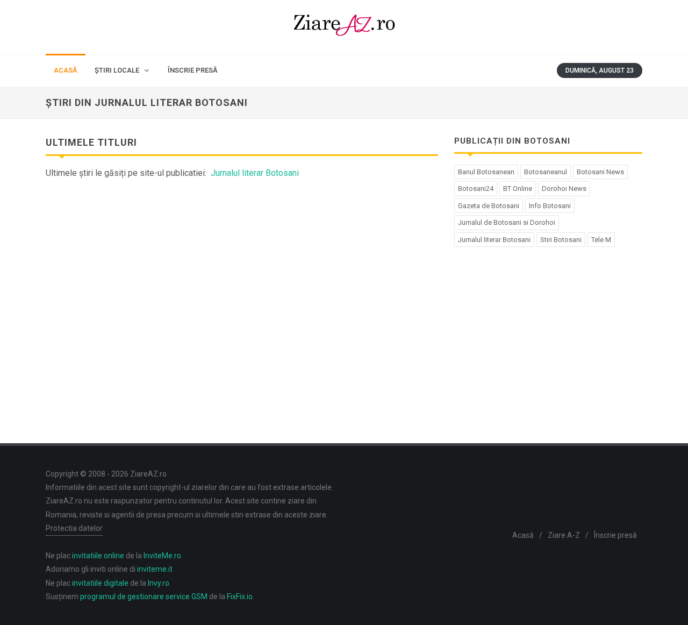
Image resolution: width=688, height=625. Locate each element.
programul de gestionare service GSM (143, 596)
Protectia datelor (74, 528)
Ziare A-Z (564, 535)
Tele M (601, 240)
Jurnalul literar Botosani (255, 173)
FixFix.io (240, 596)
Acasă (523, 535)
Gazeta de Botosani (488, 206)
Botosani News (600, 172)
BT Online (517, 188)
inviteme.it (155, 569)
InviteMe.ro (162, 555)
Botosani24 (475, 188)
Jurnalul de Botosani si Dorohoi (506, 222)
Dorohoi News (564, 188)
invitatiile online (98, 555)
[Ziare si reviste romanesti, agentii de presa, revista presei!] (344, 27)
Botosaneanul (545, 172)
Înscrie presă (615, 535)
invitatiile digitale (100, 583)
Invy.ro (158, 583)
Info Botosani (550, 206)
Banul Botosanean (486, 172)
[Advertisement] (242, 271)
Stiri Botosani (561, 240)
